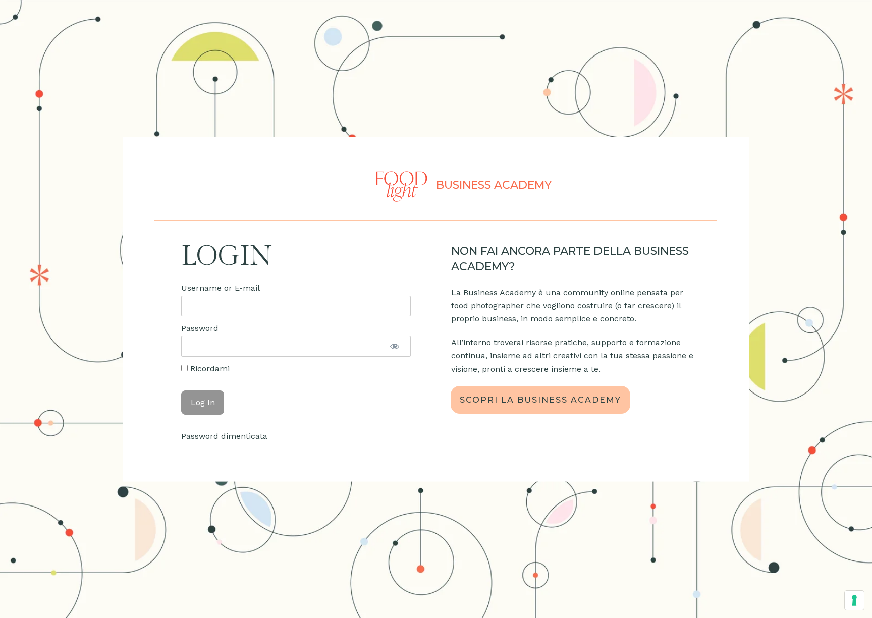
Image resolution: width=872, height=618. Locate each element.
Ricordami (209, 368)
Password (200, 328)
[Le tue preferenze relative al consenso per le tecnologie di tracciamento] (854, 600)
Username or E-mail (220, 288)
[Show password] (394, 346)
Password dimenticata (224, 436)
